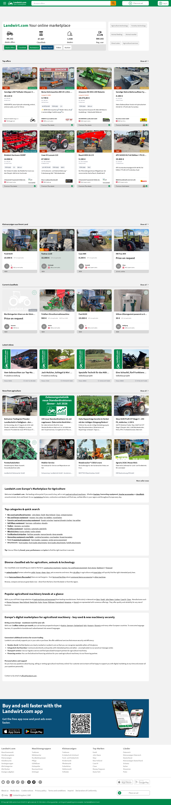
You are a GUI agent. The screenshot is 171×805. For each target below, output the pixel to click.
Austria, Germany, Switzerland (72, 625)
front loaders (23, 542)
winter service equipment (58, 540)
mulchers (27, 528)
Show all (143, 61)
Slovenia (97, 625)
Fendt (43, 514)
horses (38, 572)
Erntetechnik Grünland (70, 755)
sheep (43, 572)
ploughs (44, 523)
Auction (67, 47)
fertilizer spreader (33, 534)
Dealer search (47, 47)
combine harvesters (42, 537)
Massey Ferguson (13, 602)
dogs (48, 572)
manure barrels (46, 534)
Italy (85, 625)
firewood (109, 568)
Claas (58, 514)
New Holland (50, 514)
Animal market (131, 34)
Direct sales (115, 43)
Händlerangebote (7, 755)
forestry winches (47, 520)
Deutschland (127, 758)
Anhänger (35, 772)
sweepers (44, 540)
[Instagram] (8, 782)
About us (4, 790)
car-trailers (26, 526)
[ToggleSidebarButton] (4, 3)
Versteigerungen (7, 763)
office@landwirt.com (29, 675)
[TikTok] (18, 782)
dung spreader (57, 534)
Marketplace (34, 47)
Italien (125, 766)
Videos (58, 47)
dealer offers (10, 47)
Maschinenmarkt (7, 752)
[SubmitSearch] (113, 3)
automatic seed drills (39, 528)
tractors (64, 568)
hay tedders (48, 517)
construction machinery (52, 568)
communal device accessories (81, 577)
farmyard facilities (59, 577)
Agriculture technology (119, 25)
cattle (33, 572)
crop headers (54, 537)
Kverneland (59, 602)
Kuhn (40, 602)
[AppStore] (12, 731)
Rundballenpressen (39, 758)
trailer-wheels (36, 531)
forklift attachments (73, 542)
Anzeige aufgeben (7, 772)
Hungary (90, 625)
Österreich (127, 752)
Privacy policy (40, 790)
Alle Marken (5, 769)
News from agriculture (11, 390)
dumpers (17, 526)
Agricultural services (130, 43)
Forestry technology (138, 25)
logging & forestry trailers (63, 520)
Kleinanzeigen (6, 758)
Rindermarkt (66, 760)
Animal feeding (116, 34)
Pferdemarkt (66, 763)
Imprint (71, 790)
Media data (14, 790)
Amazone (67, 602)
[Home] (17, 3)
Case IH (123, 599)
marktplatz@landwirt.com (92, 802)
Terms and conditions (57, 790)
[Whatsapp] (23, 782)
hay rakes (39, 517)
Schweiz (126, 763)
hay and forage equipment (77, 568)
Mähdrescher (36, 755)
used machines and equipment (44, 599)
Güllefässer (36, 763)
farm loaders (35, 540)
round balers (57, 517)
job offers (76, 572)
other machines (100, 577)
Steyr (98, 599)
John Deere (36, 514)
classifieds (22, 47)
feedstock (100, 568)
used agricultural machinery (75, 494)
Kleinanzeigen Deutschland (133, 760)
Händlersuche (6, 760)
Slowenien (127, 769)
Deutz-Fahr (97, 772)
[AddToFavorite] (34, 70)
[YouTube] (3, 782)
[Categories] (29, 782)
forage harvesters (66, 537)
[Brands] (34, 782)
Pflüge (34, 760)
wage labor (97, 572)
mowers (32, 517)
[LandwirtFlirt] (40, 782)
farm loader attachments (57, 542)
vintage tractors (66, 514)
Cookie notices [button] (27, 790)
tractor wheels (24, 531)
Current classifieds (10, 284)
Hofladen (65, 772)
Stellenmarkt (67, 769)
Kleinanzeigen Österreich (132, 755)
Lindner (117, 599)
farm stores (92, 568)
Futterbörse (66, 766)
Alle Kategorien (6, 766)
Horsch (76, 602)
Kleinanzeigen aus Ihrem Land (15, 224)
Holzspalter (36, 766)
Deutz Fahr (33, 602)
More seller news (142, 481)
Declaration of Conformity (86, 790)
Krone (45, 602)
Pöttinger (51, 602)
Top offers (6, 61)
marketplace (38, 497)
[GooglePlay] (34, 731)
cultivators (37, 523)
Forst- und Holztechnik (70, 758)
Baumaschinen (37, 769)
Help (6, 795)
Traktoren (35, 752)
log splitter (77, 520)
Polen (125, 772)
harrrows (29, 523)
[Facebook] (13, 782)
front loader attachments (38, 542)
